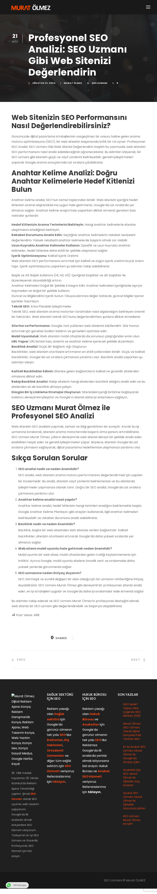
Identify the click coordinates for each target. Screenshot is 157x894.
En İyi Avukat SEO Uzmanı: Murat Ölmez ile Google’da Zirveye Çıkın (134, 754)
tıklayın (58, 781)
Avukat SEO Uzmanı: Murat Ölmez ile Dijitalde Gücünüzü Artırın (134, 800)
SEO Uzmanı (100, 83)
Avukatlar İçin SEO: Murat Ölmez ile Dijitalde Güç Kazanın (132, 777)
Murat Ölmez (73, 83)
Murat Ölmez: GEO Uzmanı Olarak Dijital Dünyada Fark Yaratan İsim (132, 731)
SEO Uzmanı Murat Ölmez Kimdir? (132, 820)
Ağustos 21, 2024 (44, 83)
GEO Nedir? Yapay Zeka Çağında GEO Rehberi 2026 (132, 710)
